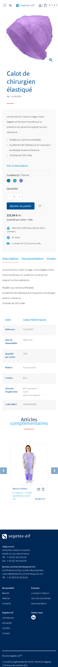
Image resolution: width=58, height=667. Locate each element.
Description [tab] (10, 258)
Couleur (9, 377)
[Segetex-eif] (16, 539)
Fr (50, 5)
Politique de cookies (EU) (15, 665)
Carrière (6, 628)
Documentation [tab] (33, 258)
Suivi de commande (41, 598)
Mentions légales (43, 661)
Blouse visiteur (20, 488)
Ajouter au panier (20, 206)
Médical (6, 598)
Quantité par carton (10, 355)
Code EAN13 (11, 404)
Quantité (12, 188)
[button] (52, 36)
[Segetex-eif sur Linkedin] (33, 617)
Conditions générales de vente (18, 661)
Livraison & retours (40, 593)
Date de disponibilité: (11, 341)
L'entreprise (8, 617)
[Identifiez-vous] (41, 5)
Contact (6, 633)
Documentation (39, 603)
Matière (9, 367)
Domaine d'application (11, 390)
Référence (10, 329)
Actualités (7, 622)
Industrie (6, 603)
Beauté (5, 593)
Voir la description (17, 165)
